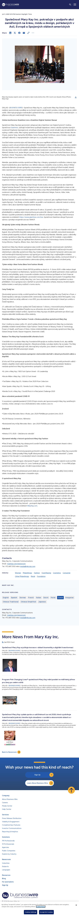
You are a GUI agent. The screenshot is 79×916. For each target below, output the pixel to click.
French (31, 598)
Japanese (42, 602)
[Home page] (10, 4)
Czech (60, 598)
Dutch (46, 598)
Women (18, 573)
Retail (33, 576)
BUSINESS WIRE (16, 108)
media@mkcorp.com (27, 566)
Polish (53, 598)
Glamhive (14, 127)
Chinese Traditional (10, 602)
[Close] (76, 905)
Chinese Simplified (28, 602)
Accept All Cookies (46, 912)
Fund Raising (46, 573)
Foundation (41, 576)
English (6, 598)
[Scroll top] (71, 790)
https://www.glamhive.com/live (31, 217)
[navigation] (75, 4)
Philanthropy (27, 573)
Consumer (66, 573)
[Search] (70, 4)
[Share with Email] (24, 33)
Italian (38, 598)
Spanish (14, 598)
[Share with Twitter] (14, 33)
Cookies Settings (30, 912)
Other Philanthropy (22, 576)
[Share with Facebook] (19, 33)
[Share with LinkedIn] (10, 33)
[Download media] (75, 97)
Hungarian (69, 598)
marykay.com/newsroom (16, 564)
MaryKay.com (32, 506)
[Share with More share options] (33, 33)
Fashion (37, 573)
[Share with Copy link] (28, 33)
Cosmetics (57, 573)
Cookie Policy (40, 906)
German (23, 598)
